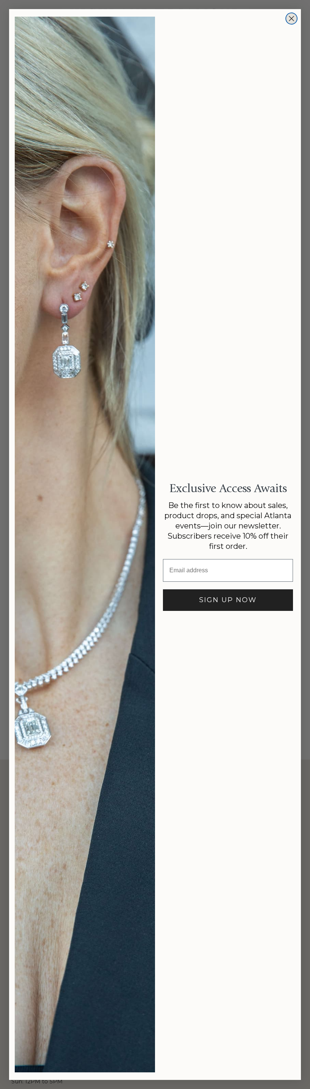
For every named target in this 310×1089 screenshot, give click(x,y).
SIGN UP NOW (228, 600)
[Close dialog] (291, 18)
